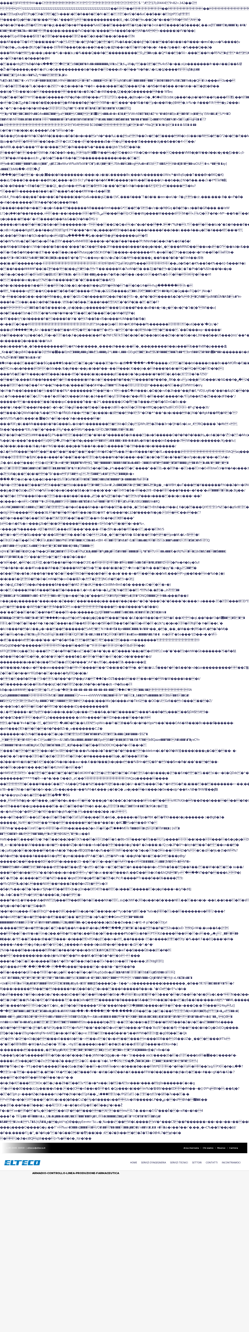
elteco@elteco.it (36, 1148)
